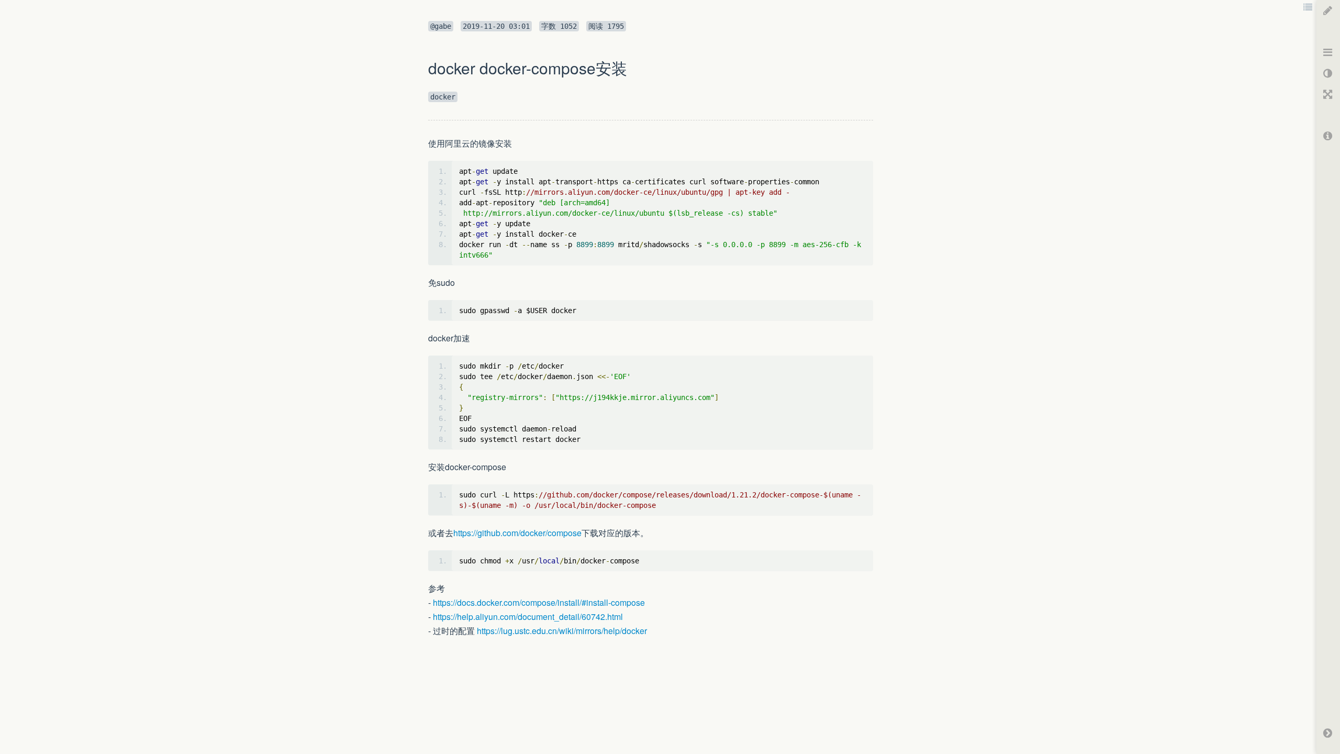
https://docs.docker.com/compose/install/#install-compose (539, 602)
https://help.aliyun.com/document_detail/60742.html (528, 617)
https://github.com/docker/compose (517, 533)
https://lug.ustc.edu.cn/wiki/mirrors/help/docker (562, 631)
